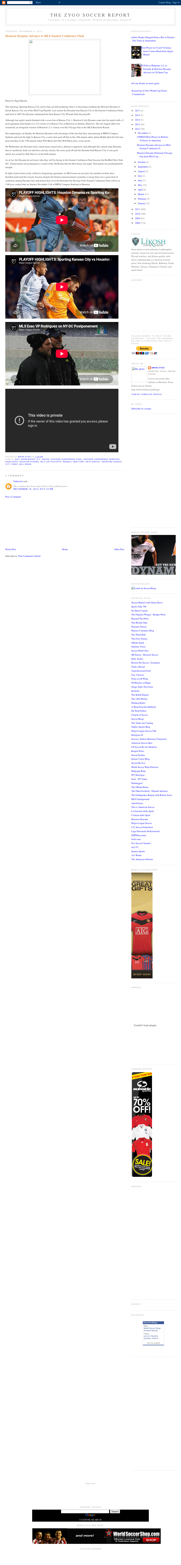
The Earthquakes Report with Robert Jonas (151, 795)
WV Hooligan (138, 775)
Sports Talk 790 (138, 606)
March (141, 194)
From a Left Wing (139, 678)
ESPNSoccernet (138, 835)
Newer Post (10, 549)
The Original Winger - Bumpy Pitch (148, 614)
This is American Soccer (142, 807)
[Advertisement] (31, 523)
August (141, 171)
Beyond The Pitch (139, 618)
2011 (138, 209)
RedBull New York (73, 462)
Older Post (119, 549)
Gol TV (134, 847)
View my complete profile (146, 394)
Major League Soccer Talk (143, 730)
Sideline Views (138, 646)
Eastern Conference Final (66, 459)
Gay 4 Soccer (137, 674)
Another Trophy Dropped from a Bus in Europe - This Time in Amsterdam (153, 39)
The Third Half (138, 634)
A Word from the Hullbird (143, 706)
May (140, 185)
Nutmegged (136, 783)
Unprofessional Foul (141, 670)
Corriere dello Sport (140, 815)
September (143, 166)
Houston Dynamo (139, 819)
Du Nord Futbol (138, 710)
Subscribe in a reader (141, 408)
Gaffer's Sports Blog (140, 726)
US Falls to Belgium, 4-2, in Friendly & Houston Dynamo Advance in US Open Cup (156, 69)
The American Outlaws (142, 859)
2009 (138, 218)
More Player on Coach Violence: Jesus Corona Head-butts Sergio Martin (157, 51)
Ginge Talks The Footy (142, 686)
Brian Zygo (158, 368)
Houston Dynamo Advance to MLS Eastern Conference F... (154, 146)
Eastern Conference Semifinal (102, 459)
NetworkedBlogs (150, 1323)
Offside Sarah (137, 642)
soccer (147, 1336)
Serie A (155, 1338)
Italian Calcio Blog (140, 758)
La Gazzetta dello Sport (142, 811)
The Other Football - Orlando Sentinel (149, 791)
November (143, 133)
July (140, 175)
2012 (17, 459)
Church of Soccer (139, 714)
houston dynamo (29, 462)
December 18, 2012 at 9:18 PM (33, 489)
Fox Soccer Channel (141, 843)
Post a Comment (13, 496)
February (142, 198)
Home (65, 549)
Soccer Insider (138, 755)
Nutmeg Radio (138, 702)
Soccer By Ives (138, 763)
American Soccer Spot (141, 742)
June (140, 180)
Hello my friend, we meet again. (145, 83)
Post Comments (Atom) (29, 556)
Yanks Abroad (138, 666)
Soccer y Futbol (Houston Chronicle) (149, 739)
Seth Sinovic (93, 462)
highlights (11, 462)
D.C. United (43, 459)
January (142, 203)
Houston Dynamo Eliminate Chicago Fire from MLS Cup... (154, 154)
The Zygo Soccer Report (90, 15)
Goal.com (136, 839)
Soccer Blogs (137, 718)
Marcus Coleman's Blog (142, 630)
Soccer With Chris (140, 650)
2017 (138, 110)
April (140, 189)
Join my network (153, 1343)
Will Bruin (25, 464)
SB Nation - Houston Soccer (144, 654)
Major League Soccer (141, 823)
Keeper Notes (137, 751)
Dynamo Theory (139, 626)
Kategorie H (137, 734)
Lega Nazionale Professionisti (145, 831)
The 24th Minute (139, 698)
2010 (138, 213)
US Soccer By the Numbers (144, 746)
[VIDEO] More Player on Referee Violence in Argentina (152, 138)
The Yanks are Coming (142, 722)
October (142, 162)
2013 (138, 124)
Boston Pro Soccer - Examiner (145, 662)
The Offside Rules (139, 787)
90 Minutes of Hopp (141, 682)
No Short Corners (139, 610)
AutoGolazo (137, 803)
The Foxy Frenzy (139, 638)
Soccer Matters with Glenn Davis (147, 602)
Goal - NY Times (139, 779)
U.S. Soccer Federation (142, 827)
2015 (138, 115)
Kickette (135, 690)
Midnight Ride (138, 771)
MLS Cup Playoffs (50, 462)
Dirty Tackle (137, 658)
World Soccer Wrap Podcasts (144, 767)
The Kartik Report (140, 694)
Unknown (18, 481)
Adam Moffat (28, 459)
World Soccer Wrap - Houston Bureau (153, 1329)
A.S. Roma (136, 855)
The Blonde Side (139, 622)
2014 (138, 119)
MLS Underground (140, 799)
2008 (138, 222)
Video (14, 464)
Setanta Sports (138, 851)
